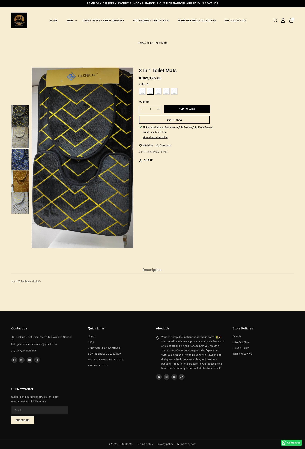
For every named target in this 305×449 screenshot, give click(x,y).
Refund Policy (241, 347)
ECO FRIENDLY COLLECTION (105, 353)
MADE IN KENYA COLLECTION (105, 359)
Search (237, 336)
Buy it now (174, 119)
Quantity (144, 101)
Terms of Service (242, 353)
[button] (275, 20)
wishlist (148, 145)
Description (152, 270)
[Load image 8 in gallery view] (20, 159)
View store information (155, 137)
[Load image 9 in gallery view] (20, 181)
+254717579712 (26, 351)
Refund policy (145, 444)
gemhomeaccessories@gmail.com (37, 344)
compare (165, 145)
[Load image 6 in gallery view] (20, 116)
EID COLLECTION (98, 365)
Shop (70, 20)
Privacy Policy (241, 342)
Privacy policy (165, 444)
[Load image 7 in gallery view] (20, 138)
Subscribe (22, 420)
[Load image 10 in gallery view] (20, 203)
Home (141, 43)
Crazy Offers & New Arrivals (104, 347)
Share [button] (148, 160)
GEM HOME (126, 444)
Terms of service (186, 444)
